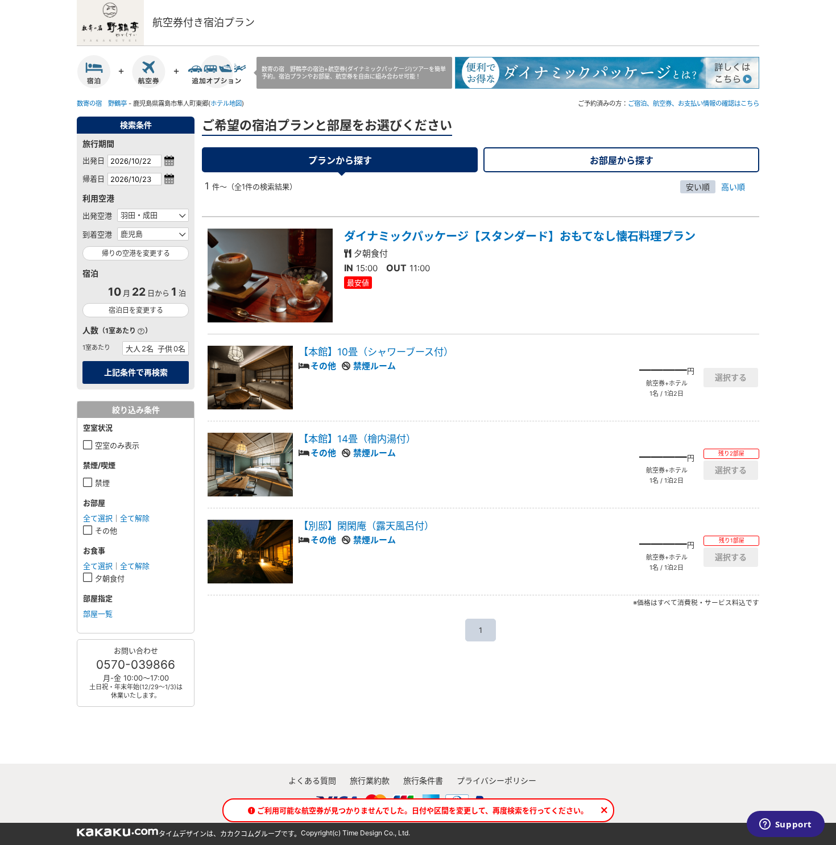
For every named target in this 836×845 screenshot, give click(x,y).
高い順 (733, 187)
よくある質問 (312, 780)
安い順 (698, 187)
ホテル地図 (226, 103)
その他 (106, 530)
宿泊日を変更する (136, 310)
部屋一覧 (98, 613)
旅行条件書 (423, 780)
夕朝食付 (110, 578)
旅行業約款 (370, 780)
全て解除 (135, 518)
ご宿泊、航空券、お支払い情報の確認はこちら (693, 103)
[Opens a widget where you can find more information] (785, 825)
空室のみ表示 (117, 445)
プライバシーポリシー (496, 780)
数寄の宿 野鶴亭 (102, 103)
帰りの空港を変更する (136, 253)
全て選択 (98, 518)
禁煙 (102, 482)
